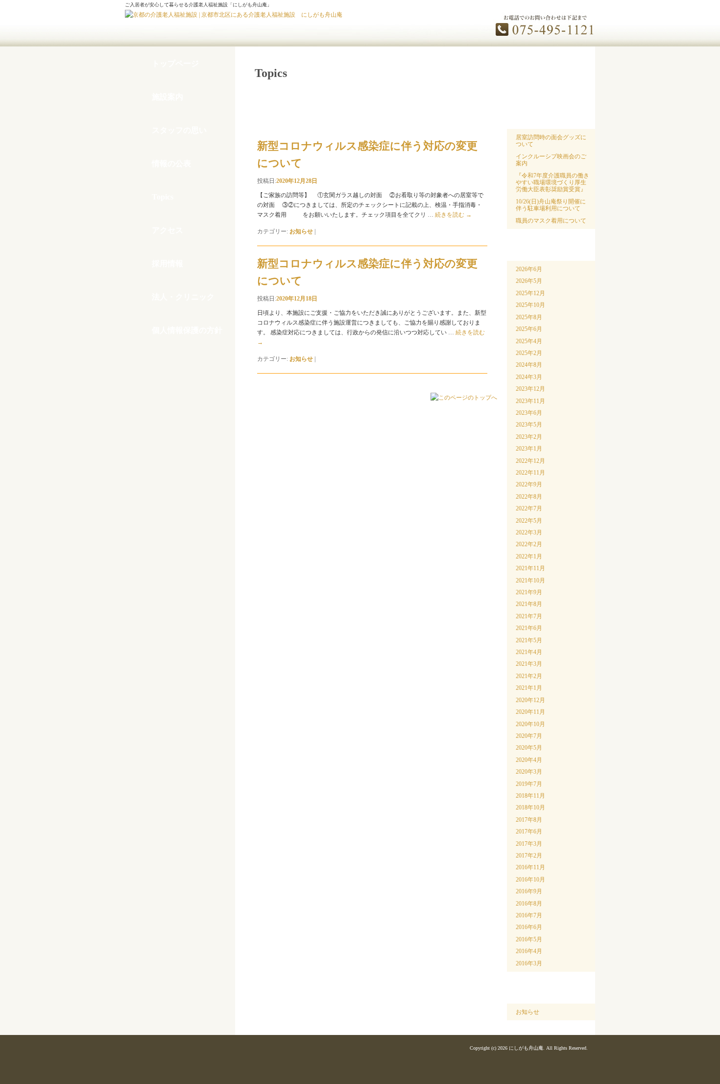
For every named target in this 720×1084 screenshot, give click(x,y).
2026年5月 (529, 280)
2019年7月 (529, 784)
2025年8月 (529, 317)
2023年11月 (530, 401)
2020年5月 (529, 747)
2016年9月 (529, 891)
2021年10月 (530, 580)
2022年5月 (529, 520)
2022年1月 (529, 556)
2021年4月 (529, 652)
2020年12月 (530, 700)
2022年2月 (529, 544)
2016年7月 (529, 915)
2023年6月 (529, 412)
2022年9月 (529, 484)
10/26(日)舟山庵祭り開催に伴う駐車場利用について (551, 205)
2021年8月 (529, 604)
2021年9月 (529, 592)
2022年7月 (529, 508)
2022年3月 (529, 532)
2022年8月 (529, 496)
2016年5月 (529, 939)
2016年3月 (529, 963)
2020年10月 (530, 724)
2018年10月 (530, 807)
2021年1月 (529, 687)
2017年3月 (529, 843)
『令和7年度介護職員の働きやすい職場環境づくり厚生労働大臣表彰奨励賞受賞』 (552, 182)
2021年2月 (529, 676)
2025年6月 (529, 329)
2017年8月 (529, 819)
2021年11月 (530, 568)
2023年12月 (530, 388)
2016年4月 (529, 951)
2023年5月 (529, 424)
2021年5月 (529, 640)
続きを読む (453, 214)
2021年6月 (529, 628)
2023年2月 (529, 436)
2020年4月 (529, 759)
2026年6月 (529, 269)
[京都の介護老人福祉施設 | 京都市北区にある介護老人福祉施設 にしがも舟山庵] (233, 14)
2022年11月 (530, 472)
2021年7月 (529, 616)
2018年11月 (530, 795)
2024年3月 (529, 377)
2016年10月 (530, 879)
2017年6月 (529, 831)
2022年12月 (530, 460)
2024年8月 (529, 364)
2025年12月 (530, 293)
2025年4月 (529, 341)
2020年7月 (529, 735)
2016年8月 (529, 903)
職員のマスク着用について (551, 220)
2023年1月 (529, 448)
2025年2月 (529, 353)
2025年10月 (530, 305)
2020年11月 (530, 711)
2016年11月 (530, 867)
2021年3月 (529, 663)
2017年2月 (529, 855)
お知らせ (301, 231)
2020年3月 (529, 771)
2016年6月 (529, 927)
